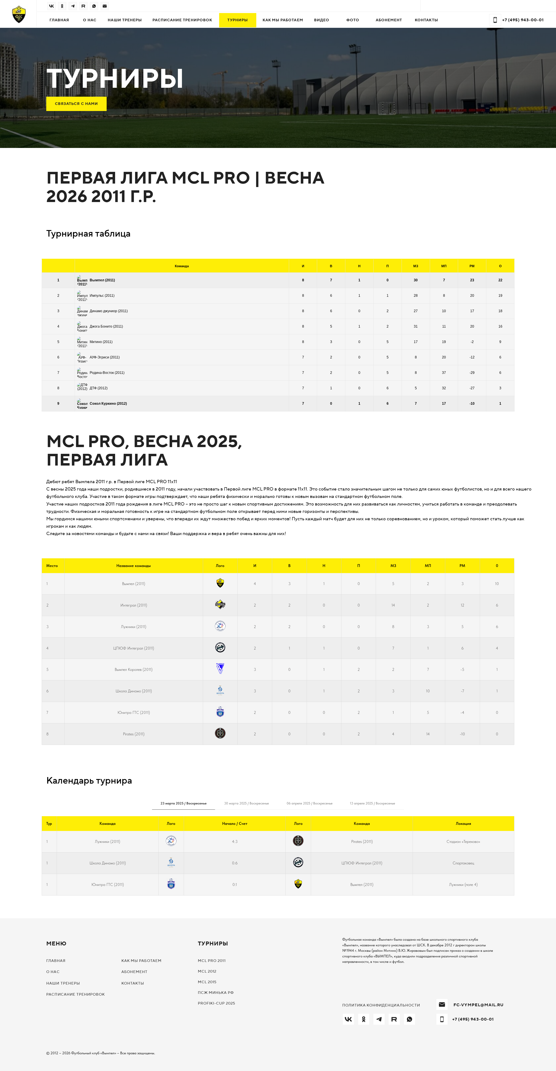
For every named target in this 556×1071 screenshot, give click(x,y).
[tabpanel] (278, 859)
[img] (51, 6)
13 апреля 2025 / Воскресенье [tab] (372, 803)
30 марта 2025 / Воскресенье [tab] (246, 803)
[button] (76, 104)
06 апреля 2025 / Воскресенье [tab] (310, 803)
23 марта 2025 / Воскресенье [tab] (184, 803)
